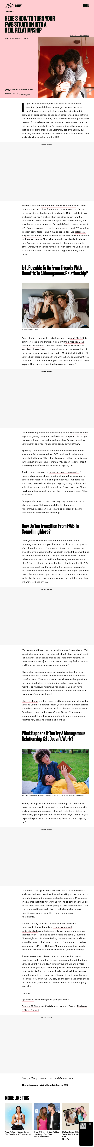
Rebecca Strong (15, 89)
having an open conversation (64, 472)
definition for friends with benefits (58, 205)
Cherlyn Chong (30, 701)
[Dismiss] (90, 1124)
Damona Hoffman (79, 432)
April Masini (76, 338)
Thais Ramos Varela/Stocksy (79, 36)
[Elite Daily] (13, 5)
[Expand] (82, 1124)
